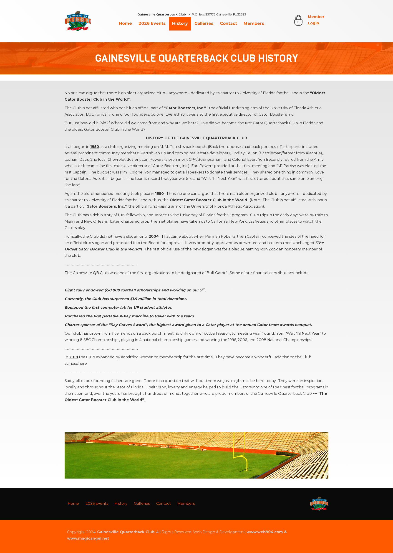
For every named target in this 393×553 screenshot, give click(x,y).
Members (254, 23)
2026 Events (152, 23)
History (180, 23)
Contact (228, 23)
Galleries (203, 23)
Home (125, 23)
